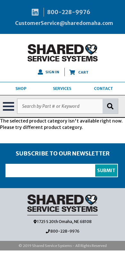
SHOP (20, 88)
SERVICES (62, 88)
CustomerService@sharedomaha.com (64, 23)
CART (83, 72)
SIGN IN (52, 72)
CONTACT (103, 88)
